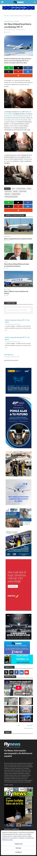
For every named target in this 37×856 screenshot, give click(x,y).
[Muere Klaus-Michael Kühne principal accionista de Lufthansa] (18, 251)
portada (15, 191)
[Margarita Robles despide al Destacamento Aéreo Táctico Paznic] (11, 701)
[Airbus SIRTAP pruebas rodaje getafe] (11, 718)
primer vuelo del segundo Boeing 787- (19, 116)
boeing (29, 188)
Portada (6, 15)
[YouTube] (26, 672)
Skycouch (7, 194)
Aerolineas (7, 21)
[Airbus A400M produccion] (11, 710)
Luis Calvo (7, 32)
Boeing (19, 112)
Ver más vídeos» (28, 728)
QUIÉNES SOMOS (8, 785)
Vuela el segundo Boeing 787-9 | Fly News (17, 321)
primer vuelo (22, 191)
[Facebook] (16, 672)
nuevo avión (8, 191)
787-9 (13, 188)
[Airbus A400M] (26, 710)
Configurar (18, 852)
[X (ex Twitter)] (6, 672)
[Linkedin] (21, 672)
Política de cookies (7, 839)
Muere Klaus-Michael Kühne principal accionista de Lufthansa (16, 265)
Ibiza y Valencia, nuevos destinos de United (16, 292)
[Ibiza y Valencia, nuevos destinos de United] (18, 279)
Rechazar (18, 848)
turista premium (16, 194)
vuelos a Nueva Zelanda (11, 196)
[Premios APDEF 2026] (26, 718)
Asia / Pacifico (15, 21)
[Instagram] (11, 672)
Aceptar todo (18, 844)
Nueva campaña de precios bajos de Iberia (18, 239)
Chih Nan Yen (8, 355)
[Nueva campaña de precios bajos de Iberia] (18, 226)
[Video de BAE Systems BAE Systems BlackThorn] (26, 701)
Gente (5, 262)
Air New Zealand (21, 188)
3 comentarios (21, 29)
